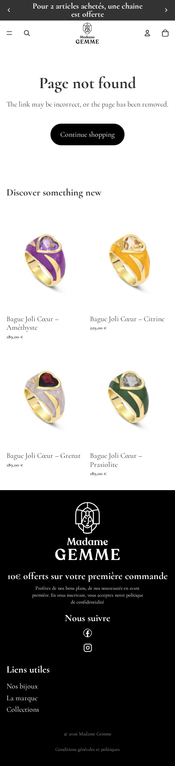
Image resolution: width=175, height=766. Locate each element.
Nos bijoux (22, 686)
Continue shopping (87, 134)
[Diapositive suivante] (166, 10)
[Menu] (9, 33)
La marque (22, 697)
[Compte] (147, 33)
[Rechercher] (27, 33)
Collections (23, 709)
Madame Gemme (95, 734)
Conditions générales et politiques (87, 749)
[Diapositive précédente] (9, 10)
